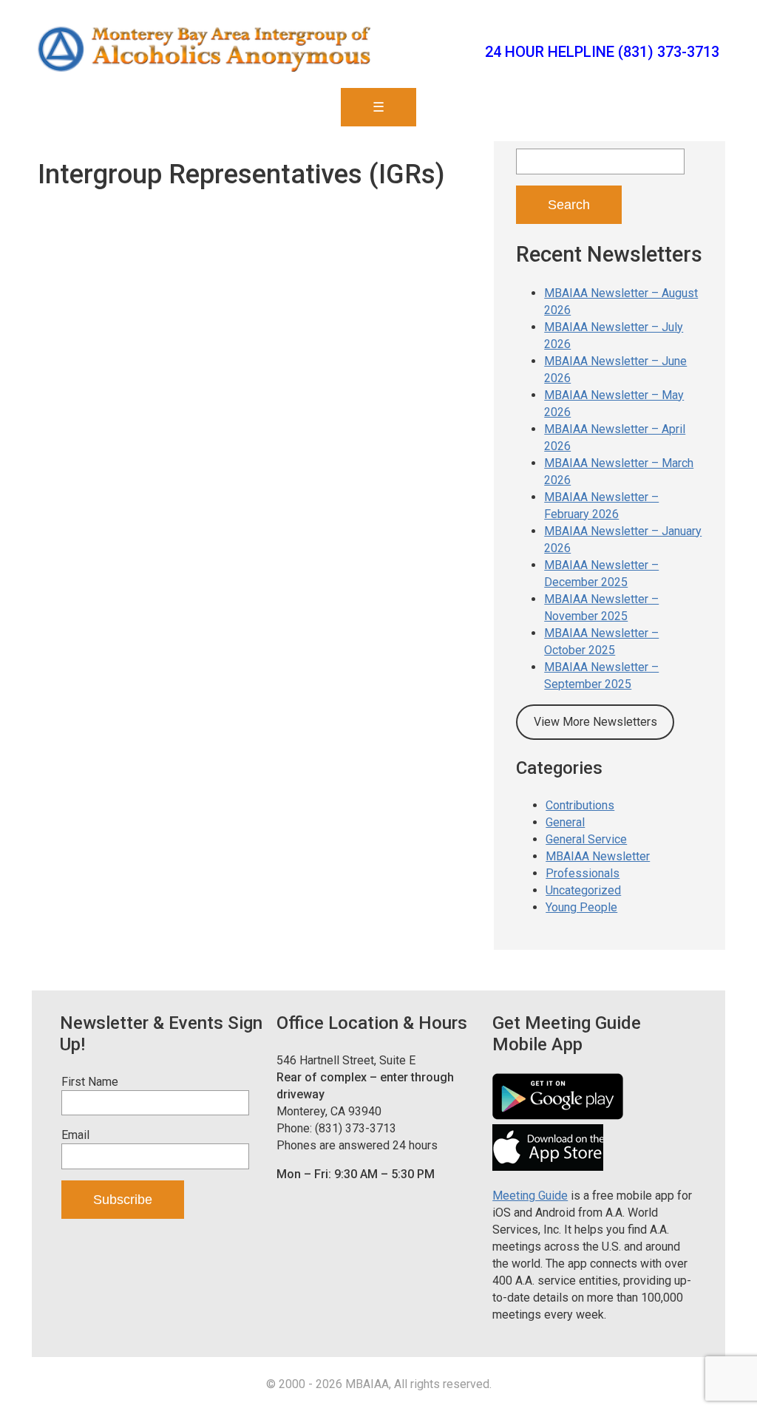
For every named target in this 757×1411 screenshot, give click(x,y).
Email (75, 1135)
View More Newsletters (595, 722)
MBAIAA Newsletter (598, 856)
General (565, 822)
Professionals (582, 873)
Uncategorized (583, 890)
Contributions (580, 805)
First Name (89, 1082)
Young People (581, 907)
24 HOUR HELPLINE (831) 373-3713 (602, 52)
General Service (586, 839)
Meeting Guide (530, 1196)
